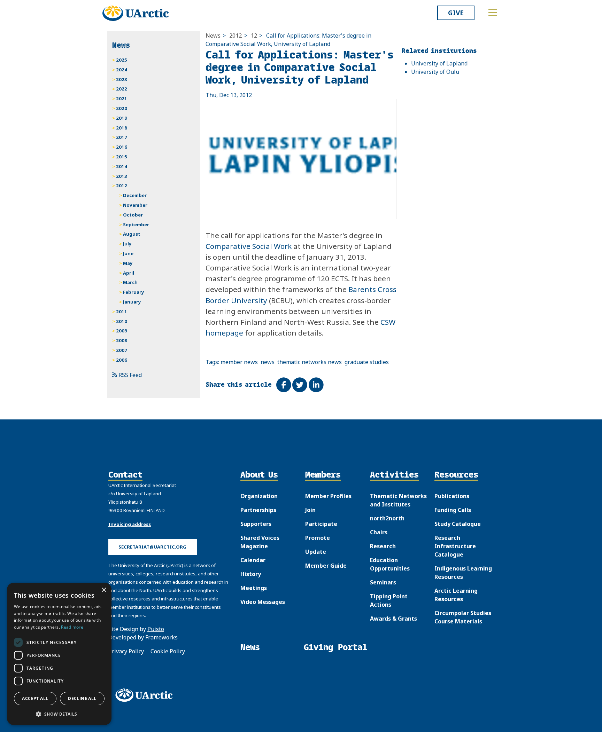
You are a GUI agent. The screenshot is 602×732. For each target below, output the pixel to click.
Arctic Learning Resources (456, 595)
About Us (259, 475)
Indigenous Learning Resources (463, 573)
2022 (121, 89)
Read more (72, 627)
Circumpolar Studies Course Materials (462, 617)
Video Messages (262, 602)
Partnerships (258, 510)
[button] (59, 714)
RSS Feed (129, 375)
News (213, 35)
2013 (121, 176)
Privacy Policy (126, 651)
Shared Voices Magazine (259, 542)
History (250, 574)
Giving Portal (335, 647)
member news (239, 362)
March (130, 282)
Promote (317, 538)
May (128, 263)
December (135, 195)
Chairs (378, 532)
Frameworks (161, 637)
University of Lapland (439, 63)
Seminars (383, 582)
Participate (321, 524)
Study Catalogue (457, 524)
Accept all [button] (35, 698)
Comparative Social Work (249, 246)
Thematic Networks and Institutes (398, 500)
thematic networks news (309, 362)
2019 (121, 118)
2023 (121, 79)
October (133, 215)
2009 (121, 331)
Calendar (252, 560)
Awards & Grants (393, 618)
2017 (121, 137)
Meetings (253, 588)
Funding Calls (452, 510)
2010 (121, 321)
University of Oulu (435, 72)
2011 (121, 311)
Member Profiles (328, 496)
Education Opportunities (390, 564)
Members (323, 475)
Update (315, 552)
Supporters (255, 524)
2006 (121, 360)
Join (310, 510)
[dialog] (59, 654)
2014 (121, 166)
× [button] (103, 590)
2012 (235, 35)
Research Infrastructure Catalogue (455, 546)
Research (383, 546)
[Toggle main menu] (493, 12)
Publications (451, 496)
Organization (259, 496)
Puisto (155, 629)
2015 (121, 157)
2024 (121, 69)
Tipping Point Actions (389, 600)
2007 (121, 350)
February (133, 292)
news (268, 362)
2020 (121, 108)
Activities (394, 475)
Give (456, 12)
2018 (121, 128)
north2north (387, 518)
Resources (456, 475)
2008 (121, 340)
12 (254, 35)
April (128, 273)
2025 (121, 60)
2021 (121, 98)
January (132, 302)
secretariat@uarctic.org (152, 547)
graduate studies (367, 362)
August (131, 234)
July (127, 244)
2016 (121, 147)
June (128, 253)
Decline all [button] (82, 698)
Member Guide (326, 565)
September (136, 224)
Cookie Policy (167, 651)
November (135, 205)
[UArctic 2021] (146, 695)
